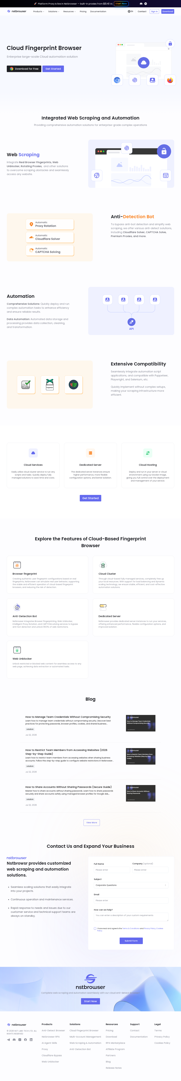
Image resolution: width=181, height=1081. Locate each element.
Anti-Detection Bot (80, 1049)
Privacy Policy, (150, 928)
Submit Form (131, 940)
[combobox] (131, 885)
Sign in (154, 11)
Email (96, 894)
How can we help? (103, 909)
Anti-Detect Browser (53, 1030)
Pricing (83, 11)
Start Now (90, 1001)
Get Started (53, 69)
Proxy (45, 1049)
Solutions (52, 11)
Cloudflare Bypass (52, 1055)
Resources (68, 11)
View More (91, 822)
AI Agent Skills (49, 1043)
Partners (111, 1055)
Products (37, 11)
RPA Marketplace (115, 1043)
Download (167, 11)
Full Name (99, 864)
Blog (108, 1061)
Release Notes (114, 1068)
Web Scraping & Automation (85, 1043)
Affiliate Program (115, 1049)
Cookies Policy (162, 1043)
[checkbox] (95, 928)
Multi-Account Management (85, 1036)
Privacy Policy (162, 1036)
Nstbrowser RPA (51, 1036)
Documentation (98, 11)
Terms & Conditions (130, 928)
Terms (158, 1030)
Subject (98, 879)
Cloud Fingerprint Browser (84, 1030)
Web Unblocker (50, 1061)
